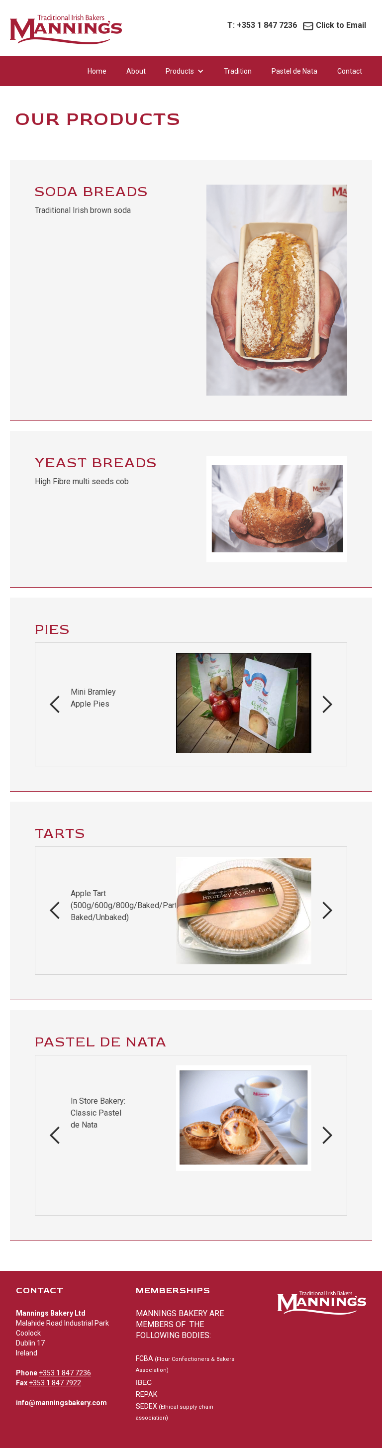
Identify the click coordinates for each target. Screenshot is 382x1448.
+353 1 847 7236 (262, 25)
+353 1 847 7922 (55, 1383)
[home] (66, 31)
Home (97, 71)
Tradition (238, 71)
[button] (185, 71)
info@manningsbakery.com (61, 1403)
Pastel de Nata (294, 71)
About (136, 71)
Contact (349, 71)
